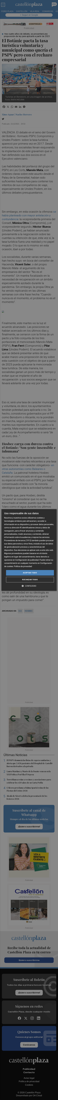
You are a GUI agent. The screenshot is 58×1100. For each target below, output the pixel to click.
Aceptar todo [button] (30, 572)
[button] (29, 586)
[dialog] (29, 550)
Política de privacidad (23, 566)
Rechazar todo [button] (30, 579)
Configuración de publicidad (27, 560)
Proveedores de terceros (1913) (17, 540)
